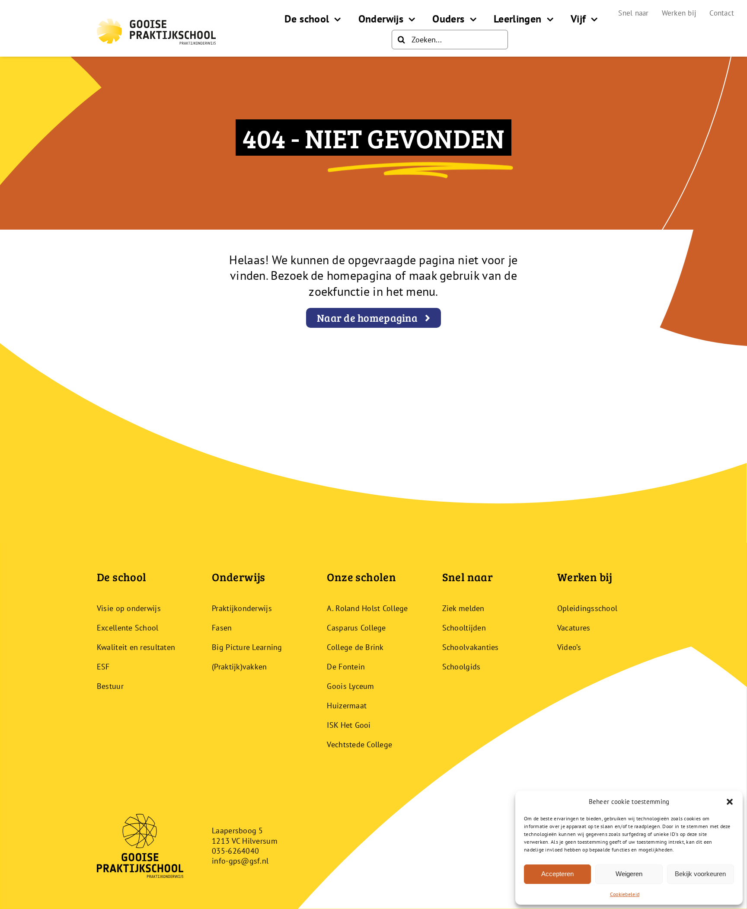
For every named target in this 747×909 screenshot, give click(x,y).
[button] (729, 801)
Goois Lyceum (350, 686)
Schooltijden (464, 628)
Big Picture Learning (247, 647)
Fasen (222, 628)
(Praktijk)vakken (239, 667)
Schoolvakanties (470, 647)
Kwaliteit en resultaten (136, 647)
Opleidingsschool (587, 608)
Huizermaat (347, 706)
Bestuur (110, 686)
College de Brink (355, 647)
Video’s (569, 647)
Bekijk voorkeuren (700, 873)
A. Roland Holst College (367, 608)
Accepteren (557, 873)
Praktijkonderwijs (242, 608)
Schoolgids (461, 667)
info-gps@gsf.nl (240, 861)
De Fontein (346, 667)
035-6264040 (235, 851)
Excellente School (128, 628)
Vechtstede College (359, 744)
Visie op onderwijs (129, 608)
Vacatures (573, 628)
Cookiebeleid (624, 894)
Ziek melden (463, 608)
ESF (103, 667)
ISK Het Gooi (348, 725)
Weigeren (629, 873)
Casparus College (356, 628)
